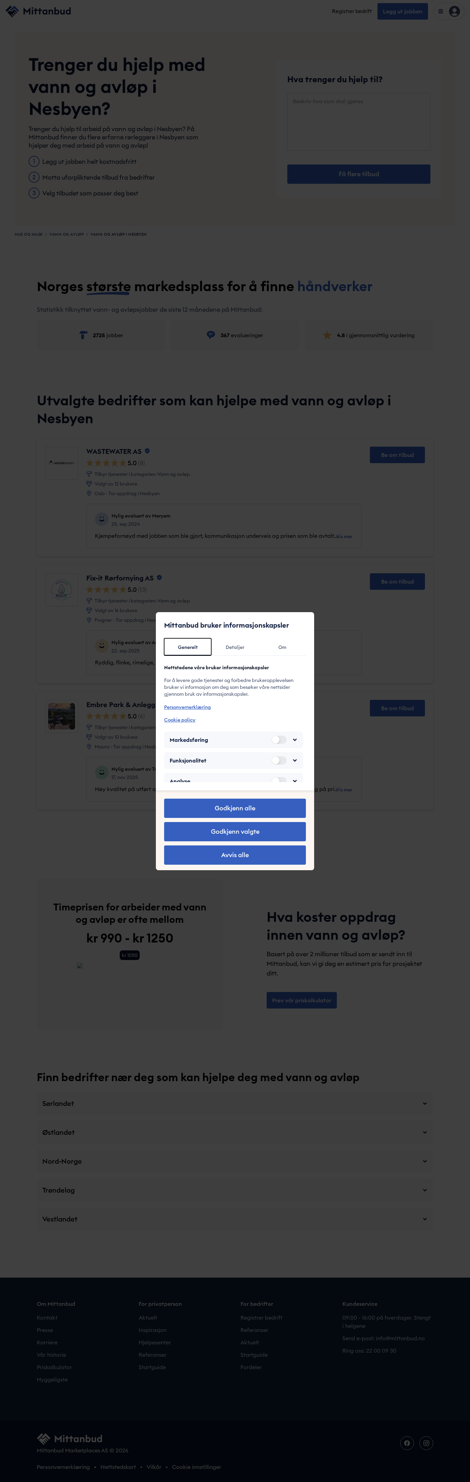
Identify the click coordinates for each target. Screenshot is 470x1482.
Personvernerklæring (187, 707)
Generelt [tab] (188, 647)
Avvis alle (235, 855)
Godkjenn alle (235, 808)
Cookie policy (179, 720)
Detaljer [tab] (235, 647)
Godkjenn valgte (235, 831)
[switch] (279, 740)
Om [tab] (282, 647)
